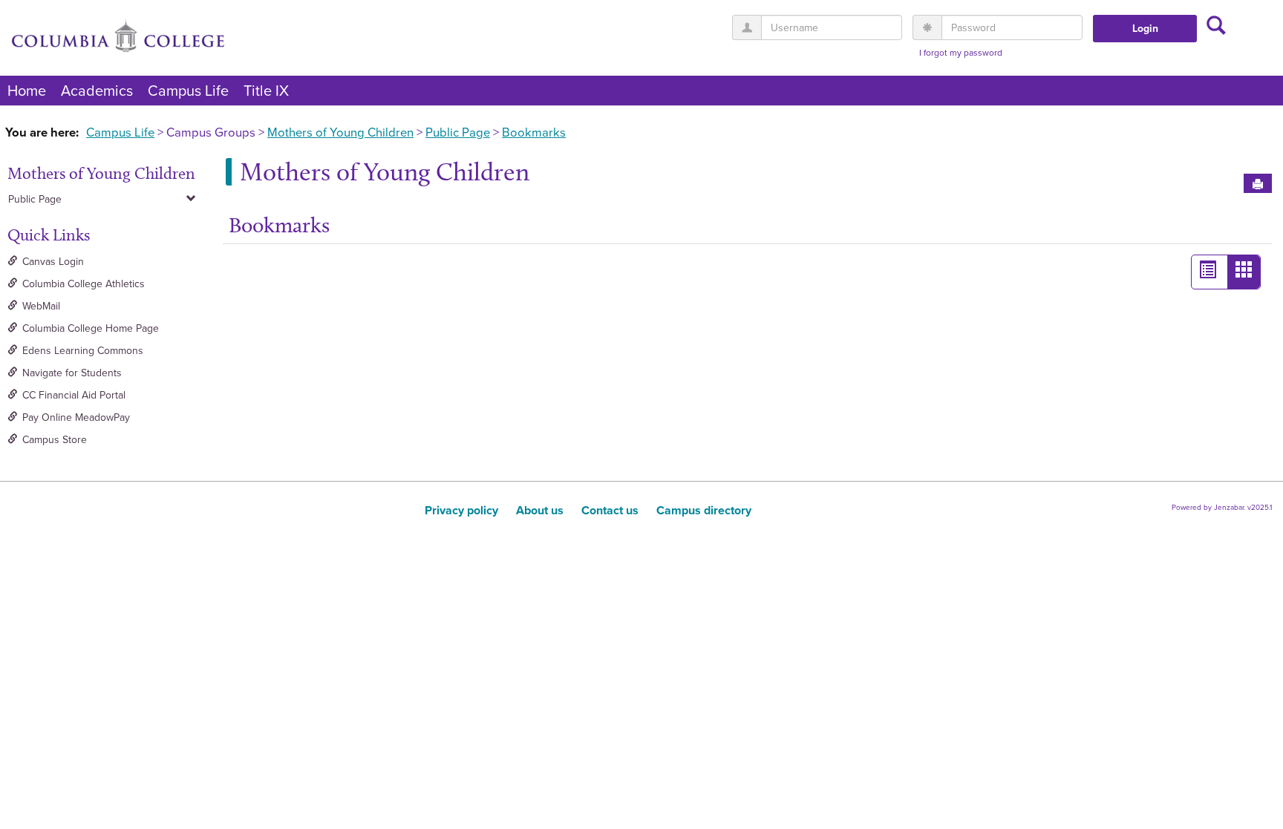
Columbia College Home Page (90, 328)
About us (540, 510)
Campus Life (188, 90)
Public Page (457, 132)
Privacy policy (461, 510)
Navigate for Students (72, 373)
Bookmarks (534, 132)
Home (26, 90)
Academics (97, 90)
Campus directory (703, 510)
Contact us (610, 510)
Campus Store (54, 440)
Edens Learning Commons (82, 350)
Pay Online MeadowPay (76, 417)
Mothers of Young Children (340, 132)
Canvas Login (53, 261)
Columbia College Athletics (83, 284)
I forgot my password (960, 53)
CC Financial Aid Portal (73, 395)
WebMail (41, 306)
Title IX (266, 90)
